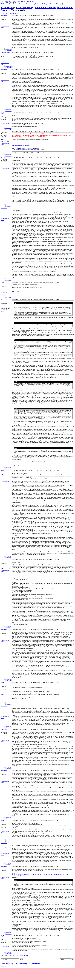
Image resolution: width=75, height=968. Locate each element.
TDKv (2, 131)
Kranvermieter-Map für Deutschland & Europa (36, 4)
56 (11, 13)
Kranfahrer (4, 157)
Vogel (2, 113)
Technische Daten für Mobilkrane (17, 4)
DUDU (2, 299)
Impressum (3, 966)
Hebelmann (4, 15)
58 (14, 13)
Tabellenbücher (4, 4)
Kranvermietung (24, 7)
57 (13, 13)
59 (16, 13)
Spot (2, 559)
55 (10, 13)
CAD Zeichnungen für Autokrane (27, 964)
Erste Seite (5, 13)
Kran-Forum (7, 7)
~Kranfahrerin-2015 (6, 52)
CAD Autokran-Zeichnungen (55, 4)
